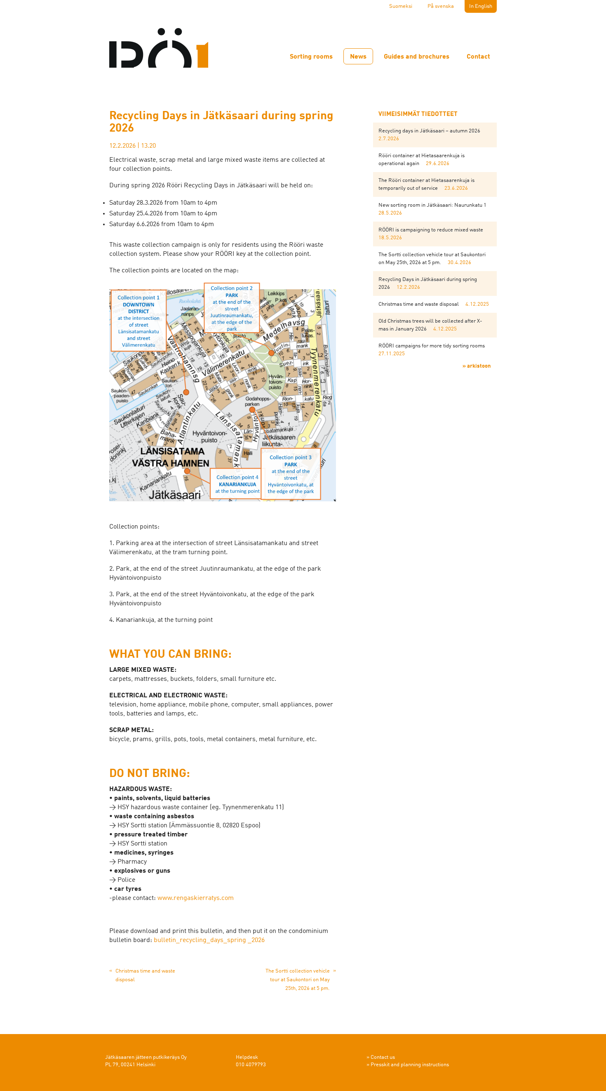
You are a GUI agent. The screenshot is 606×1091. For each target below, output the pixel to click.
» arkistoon (477, 366)
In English (480, 6)
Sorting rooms (311, 57)
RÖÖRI (158, 43)
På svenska (440, 6)
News (358, 57)
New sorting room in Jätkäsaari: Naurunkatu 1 (432, 205)
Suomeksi (400, 6)
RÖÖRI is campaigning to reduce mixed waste (430, 230)
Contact (478, 57)
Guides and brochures (416, 57)
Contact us (383, 1057)
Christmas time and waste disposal (418, 304)
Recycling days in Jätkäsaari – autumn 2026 (429, 131)
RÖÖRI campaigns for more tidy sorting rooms (431, 346)
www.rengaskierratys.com (195, 898)
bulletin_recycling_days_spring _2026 (209, 940)
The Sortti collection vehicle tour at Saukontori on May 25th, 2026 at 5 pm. (297, 979)
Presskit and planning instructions (410, 1064)
